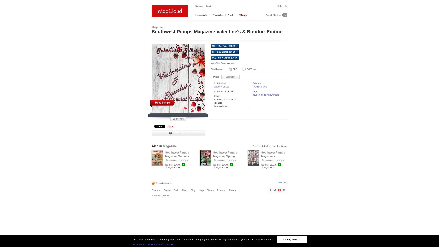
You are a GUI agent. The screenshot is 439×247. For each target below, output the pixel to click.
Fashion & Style (260, 87)
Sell (231, 15)
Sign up (199, 6)
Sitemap (232, 190)
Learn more (138, 244)
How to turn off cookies (160, 244)
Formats (201, 15)
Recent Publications (164, 183)
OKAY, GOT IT (292, 239)
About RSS (282, 183)
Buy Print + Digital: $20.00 (225, 58)
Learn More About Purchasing (223, 63)
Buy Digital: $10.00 (226, 52)
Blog (193, 190)
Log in (209, 6)
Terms (210, 190)
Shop (243, 15)
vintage (275, 95)
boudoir (256, 95)
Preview (180, 119)
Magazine (170, 146)
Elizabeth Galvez (221, 87)
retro (269, 95)
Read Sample (162, 102)
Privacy (221, 190)
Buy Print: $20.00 (226, 46)
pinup (263, 95)
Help (279, 6)
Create (218, 15)
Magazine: (158, 27)
